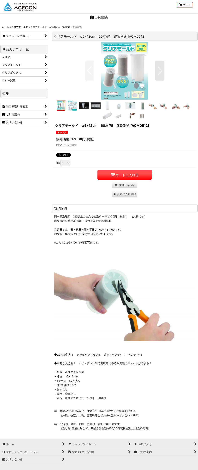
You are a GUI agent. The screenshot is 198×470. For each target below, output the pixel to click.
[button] (89, 71)
